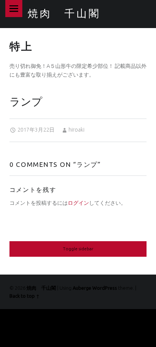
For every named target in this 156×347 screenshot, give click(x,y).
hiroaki (76, 130)
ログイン (78, 203)
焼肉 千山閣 (41, 287)
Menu (13, 8)
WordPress (104, 287)
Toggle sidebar (78, 248)
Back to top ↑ (24, 295)
